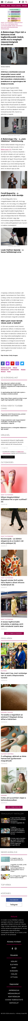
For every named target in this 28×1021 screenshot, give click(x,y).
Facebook (14, 900)
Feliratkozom (8, 457)
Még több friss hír (14, 807)
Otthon (14, 977)
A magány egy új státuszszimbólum (16, 859)
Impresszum (14, 990)
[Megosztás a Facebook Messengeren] (7, 363)
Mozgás (10, 712)
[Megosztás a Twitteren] (22, 363)
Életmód (4, 670)
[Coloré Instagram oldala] (23, 2)
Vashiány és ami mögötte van (14, 20)
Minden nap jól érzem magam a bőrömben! (14, 11)
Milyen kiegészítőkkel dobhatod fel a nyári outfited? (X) (14, 499)
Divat (2, 22)
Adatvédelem (14, 996)
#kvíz (8, 5)
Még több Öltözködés (14, 633)
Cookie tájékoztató (14, 1000)
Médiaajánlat (14, 993)
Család (14, 974)
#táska (23, 369)
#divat (15, 367)
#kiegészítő (5, 369)
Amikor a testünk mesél (14, 18)
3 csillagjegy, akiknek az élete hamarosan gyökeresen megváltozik (13, 758)
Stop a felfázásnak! (14, 16)
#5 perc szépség (16, 5)
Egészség (4, 712)
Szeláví (14, 961)
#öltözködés (15, 369)
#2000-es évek (6, 367)
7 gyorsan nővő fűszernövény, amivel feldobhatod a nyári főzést (13, 414)
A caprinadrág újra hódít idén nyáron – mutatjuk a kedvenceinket (13, 393)
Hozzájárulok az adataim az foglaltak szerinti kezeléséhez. (14, 452)
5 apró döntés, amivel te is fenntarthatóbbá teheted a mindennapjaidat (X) (18, 820)
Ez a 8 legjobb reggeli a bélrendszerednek (18, 876)
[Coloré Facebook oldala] (19, 2)
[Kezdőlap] (9, 2)
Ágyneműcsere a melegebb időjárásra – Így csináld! (14, 428)
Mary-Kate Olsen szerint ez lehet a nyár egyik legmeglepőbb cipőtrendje (14, 399)
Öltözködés (9, 22)
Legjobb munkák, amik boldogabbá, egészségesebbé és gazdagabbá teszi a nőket (18, 868)
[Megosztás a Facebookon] (3, 363)
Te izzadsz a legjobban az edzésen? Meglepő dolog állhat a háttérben (12, 717)
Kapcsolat (14, 1003)
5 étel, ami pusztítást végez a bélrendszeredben (13, 799)
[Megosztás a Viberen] (17, 363)
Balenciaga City (6, 149)
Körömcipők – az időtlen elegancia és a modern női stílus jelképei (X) (12, 541)
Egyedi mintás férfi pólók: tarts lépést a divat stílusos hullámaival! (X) (12, 582)
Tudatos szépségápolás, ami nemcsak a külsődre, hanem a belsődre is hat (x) (17, 830)
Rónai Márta (5, 67)
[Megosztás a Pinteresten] (12, 363)
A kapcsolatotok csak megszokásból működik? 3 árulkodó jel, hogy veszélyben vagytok (13, 421)
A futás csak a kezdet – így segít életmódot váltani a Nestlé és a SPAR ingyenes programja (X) (18, 842)
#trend (3, 371)
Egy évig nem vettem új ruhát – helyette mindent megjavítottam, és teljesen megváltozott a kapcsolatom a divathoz (14, 385)
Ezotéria (10, 754)
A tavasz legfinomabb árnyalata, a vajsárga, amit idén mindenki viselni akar (12, 624)
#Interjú (3, 5)
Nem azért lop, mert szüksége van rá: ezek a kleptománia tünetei (14, 675)
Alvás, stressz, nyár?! (14, 14)
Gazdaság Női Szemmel (14, 9)
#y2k (9, 371)
